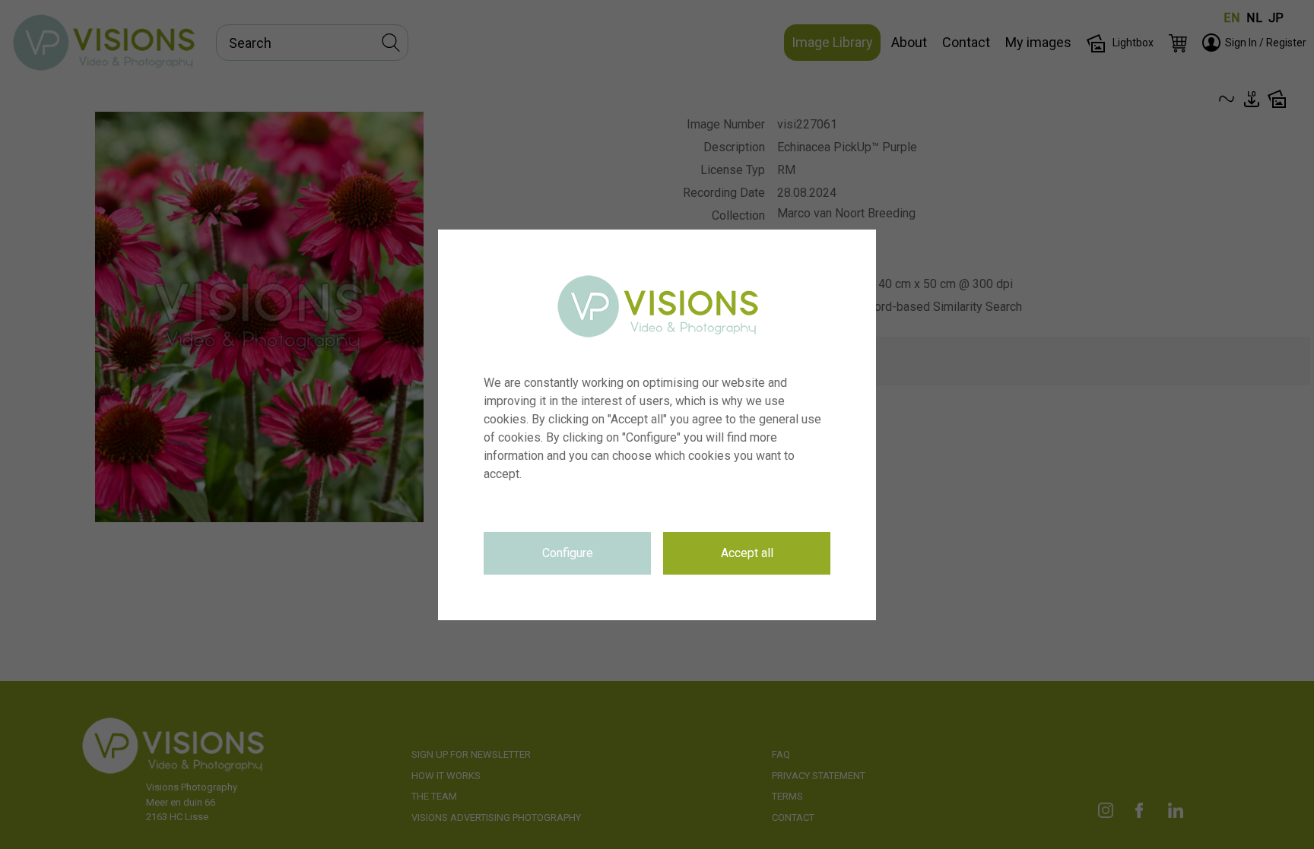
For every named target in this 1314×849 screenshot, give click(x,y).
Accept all (747, 553)
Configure (567, 553)
